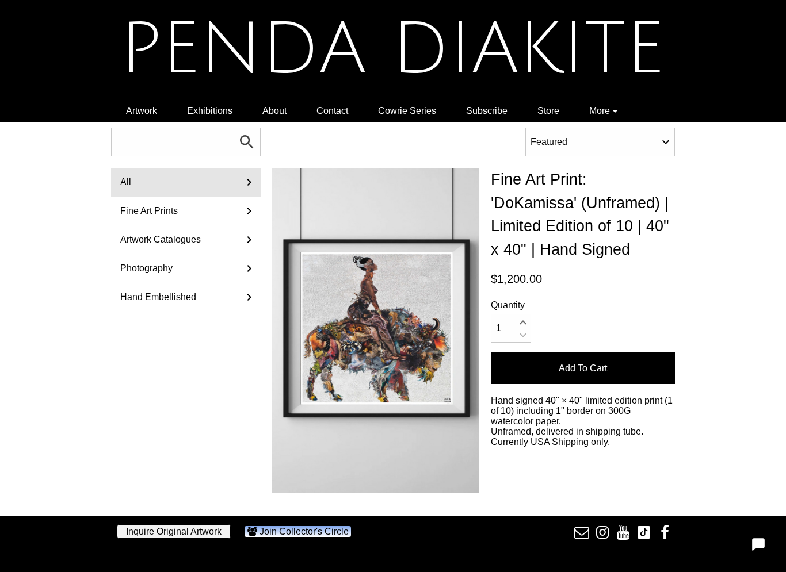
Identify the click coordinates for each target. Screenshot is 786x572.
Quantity (508, 305)
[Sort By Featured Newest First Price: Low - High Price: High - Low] (600, 142)
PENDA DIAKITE (392, 50)
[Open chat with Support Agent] (758, 544)
